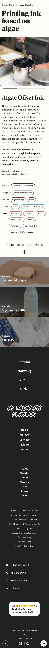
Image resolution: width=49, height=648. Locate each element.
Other (31, 200)
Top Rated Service (21, 609)
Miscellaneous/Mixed (23, 193)
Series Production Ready (23, 186)
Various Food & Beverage (33, 207)
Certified (28, 214)
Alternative (15, 214)
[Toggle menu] (44, 643)
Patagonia (34, 153)
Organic (40, 214)
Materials (13, 5)
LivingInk (22, 153)
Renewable (15, 226)
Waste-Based (27, 232)
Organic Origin (18, 200)
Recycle (31, 220)
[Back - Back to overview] (5, 643)
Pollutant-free (17, 220)
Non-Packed (30, 226)
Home (4, 5)
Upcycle (14, 232)
